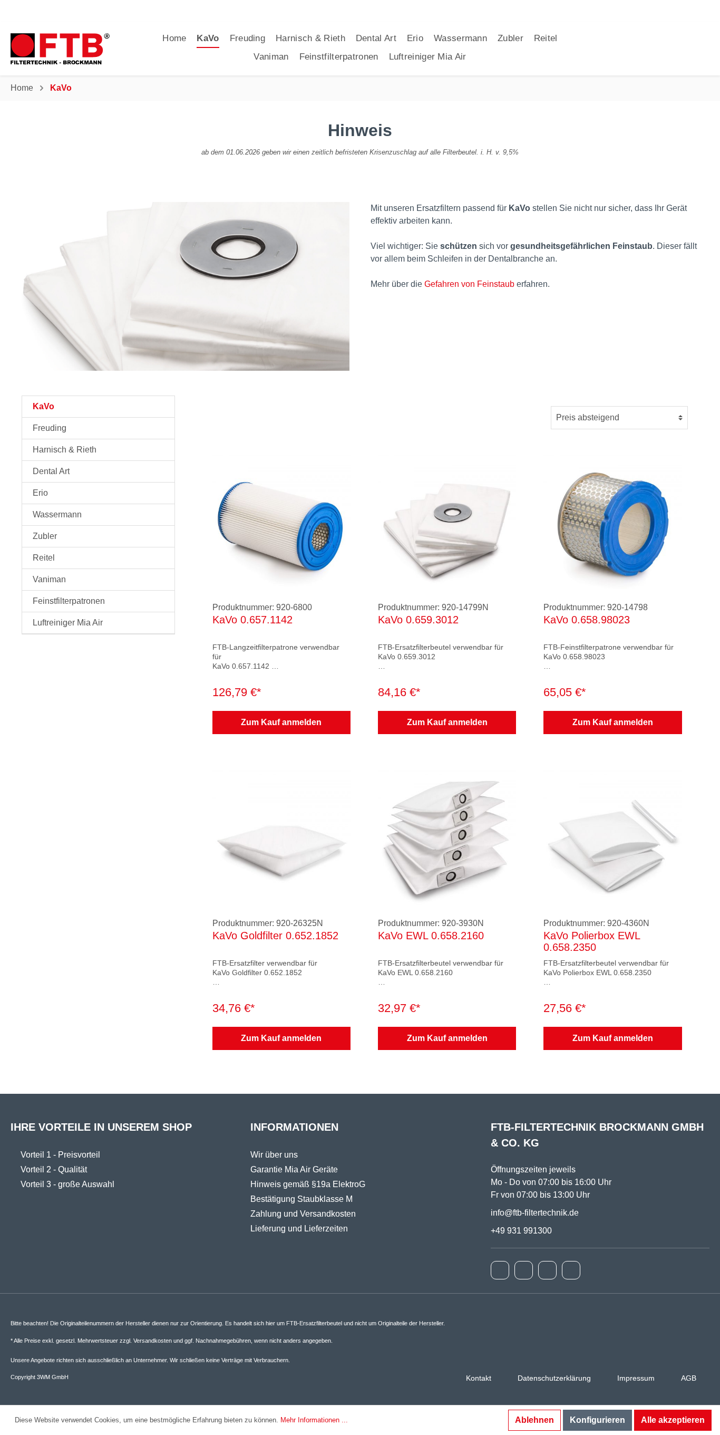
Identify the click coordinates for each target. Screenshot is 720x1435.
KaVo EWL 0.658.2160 (431, 935)
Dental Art (51, 471)
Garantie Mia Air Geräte (294, 1169)
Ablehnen (534, 1419)
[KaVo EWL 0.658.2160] (447, 835)
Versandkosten (152, 1340)
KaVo (43, 406)
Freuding (49, 427)
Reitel (44, 557)
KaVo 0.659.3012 (418, 619)
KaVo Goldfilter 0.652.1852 (275, 935)
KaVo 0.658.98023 (586, 619)
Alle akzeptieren (673, 1419)
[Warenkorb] (702, 49)
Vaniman (49, 579)
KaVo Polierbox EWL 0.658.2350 (591, 941)
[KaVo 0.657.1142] (281, 519)
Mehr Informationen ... (314, 1420)
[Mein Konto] (689, 49)
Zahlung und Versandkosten (303, 1213)
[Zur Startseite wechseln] (60, 48)
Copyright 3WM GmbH (40, 1377)
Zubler (45, 536)
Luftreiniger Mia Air (68, 622)
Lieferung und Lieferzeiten (299, 1228)
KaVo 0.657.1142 (252, 619)
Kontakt (478, 1378)
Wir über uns (274, 1154)
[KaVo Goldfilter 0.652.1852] (281, 835)
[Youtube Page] (547, 1270)
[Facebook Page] (500, 1270)
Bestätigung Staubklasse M (301, 1199)
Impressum (636, 1378)
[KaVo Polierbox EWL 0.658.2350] (612, 835)
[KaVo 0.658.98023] (612, 519)
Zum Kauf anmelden (281, 722)
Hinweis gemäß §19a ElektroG (307, 1184)
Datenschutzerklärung (554, 1378)
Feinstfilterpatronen (69, 600)
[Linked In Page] (571, 1270)
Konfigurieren (597, 1419)
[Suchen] (675, 49)
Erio (40, 492)
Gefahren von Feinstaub (469, 284)
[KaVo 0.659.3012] (447, 519)
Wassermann (57, 514)
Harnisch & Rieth (64, 449)
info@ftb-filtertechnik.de (535, 1212)
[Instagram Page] (523, 1270)
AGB (688, 1378)
